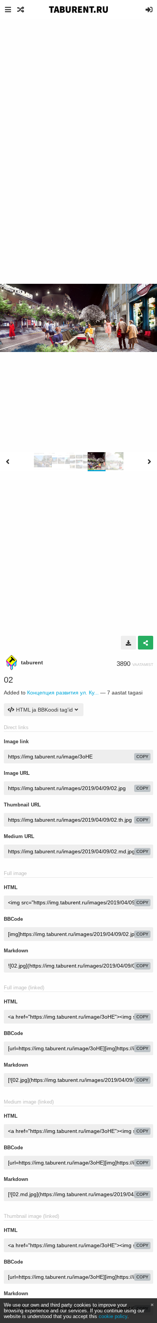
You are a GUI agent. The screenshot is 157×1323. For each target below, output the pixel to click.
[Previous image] (7, 461)
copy (142, 756)
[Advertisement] (78, 101)
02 (8, 680)
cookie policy (113, 1316)
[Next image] (149, 461)
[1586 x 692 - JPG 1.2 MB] (128, 643)
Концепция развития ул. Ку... (63, 692)
